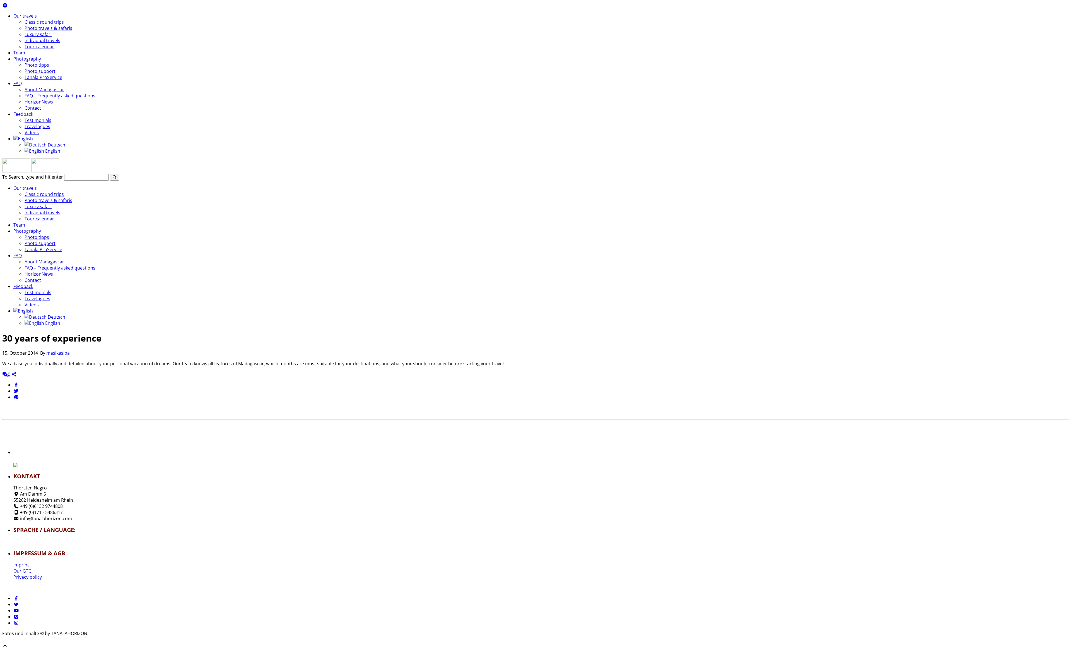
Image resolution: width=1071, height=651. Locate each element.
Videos (32, 132)
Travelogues (37, 126)
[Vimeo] (16, 617)
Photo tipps (37, 65)
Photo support (40, 71)
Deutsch (56, 145)
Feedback (23, 114)
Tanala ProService (43, 77)
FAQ (17, 83)
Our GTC (22, 571)
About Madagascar (44, 90)
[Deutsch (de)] (30, 540)
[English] (23, 139)
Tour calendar (39, 47)
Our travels (25, 16)
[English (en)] (30, 543)
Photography (27, 59)
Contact (33, 108)
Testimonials (38, 120)
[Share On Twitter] (16, 391)
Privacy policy (27, 577)
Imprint (21, 565)
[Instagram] (16, 623)
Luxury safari (38, 34)
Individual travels (42, 40)
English (52, 151)
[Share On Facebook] (16, 385)
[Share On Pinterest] (16, 397)
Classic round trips (44, 22)
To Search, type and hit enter (32, 177)
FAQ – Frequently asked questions (60, 96)
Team (19, 53)
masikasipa (58, 353)
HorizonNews (39, 102)
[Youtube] (16, 610)
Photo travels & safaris (48, 28)
